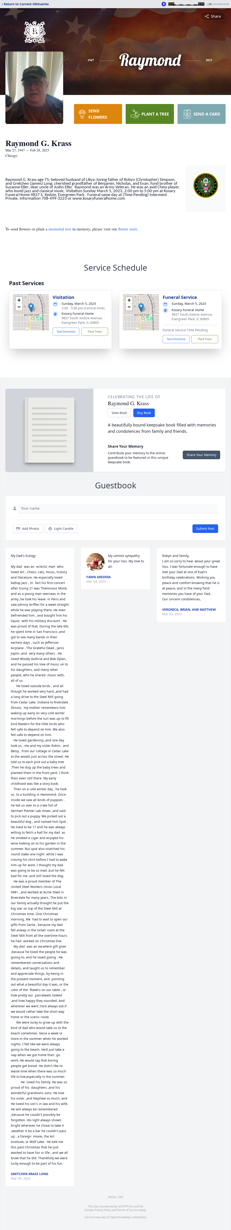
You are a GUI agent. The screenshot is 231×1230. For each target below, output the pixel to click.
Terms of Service (127, 1210)
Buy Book (144, 413)
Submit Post (205, 528)
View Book (119, 413)
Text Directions (66, 332)
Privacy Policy (102, 1210)
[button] (31, 307)
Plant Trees (95, 332)
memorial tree (60, 229)
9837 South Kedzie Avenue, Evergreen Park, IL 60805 (82, 320)
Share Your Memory (201, 455)
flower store (127, 229)
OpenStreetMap (120, 1217)
